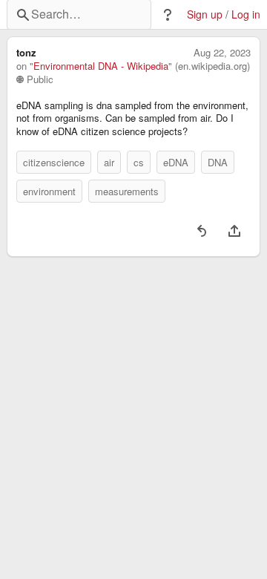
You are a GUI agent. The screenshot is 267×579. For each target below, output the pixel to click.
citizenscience (54, 162)
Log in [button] (245, 14)
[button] (167, 14)
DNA (218, 162)
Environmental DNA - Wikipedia (100, 66)
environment (49, 191)
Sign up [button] (204, 14)
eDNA (175, 162)
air (109, 162)
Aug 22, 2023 (222, 52)
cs (139, 162)
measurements (127, 191)
